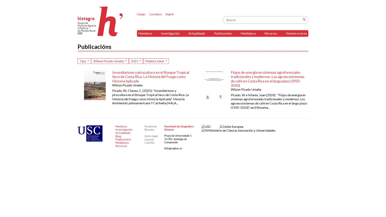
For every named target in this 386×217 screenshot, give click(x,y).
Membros (145, 33)
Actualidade (196, 33)
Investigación (170, 33)
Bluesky (149, 129)
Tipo (83, 61)
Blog (118, 136)
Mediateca (248, 33)
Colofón (150, 142)
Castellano (155, 14)
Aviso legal (151, 136)
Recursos (271, 33)
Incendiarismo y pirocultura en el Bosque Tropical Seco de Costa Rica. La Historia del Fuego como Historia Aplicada (150, 76)
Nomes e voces (296, 33)
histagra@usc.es (173, 148)
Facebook (151, 126)
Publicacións (223, 33)
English (170, 14)
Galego (141, 14)
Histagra (100, 21)
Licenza (149, 139)
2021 (135, 61)
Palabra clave (155, 61)
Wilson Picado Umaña (108, 61)
